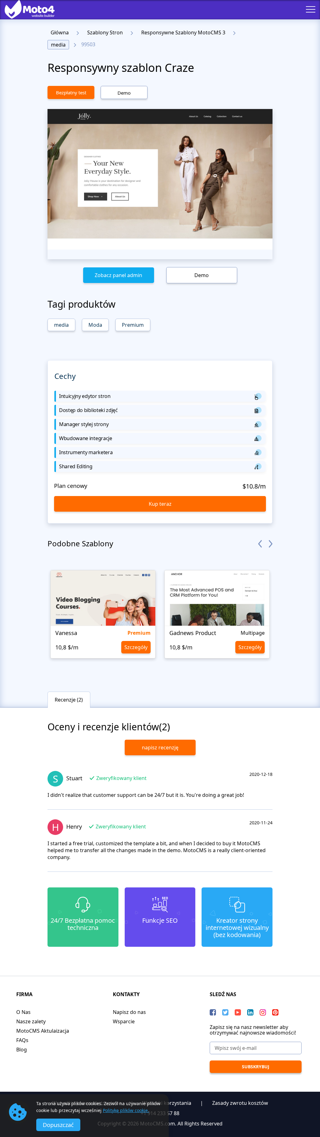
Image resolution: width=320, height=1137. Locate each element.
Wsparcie (124, 1021)
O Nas (23, 1012)
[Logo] (25, 9)
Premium (133, 324)
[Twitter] (225, 1012)
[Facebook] (213, 1012)
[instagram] (263, 1012)
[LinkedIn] (250, 1012)
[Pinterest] (275, 1012)
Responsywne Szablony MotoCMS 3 (183, 32)
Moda (95, 324)
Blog (21, 1049)
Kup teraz (160, 503)
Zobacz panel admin (118, 275)
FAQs (22, 1040)
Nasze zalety (31, 1021)
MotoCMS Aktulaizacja (42, 1030)
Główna (60, 32)
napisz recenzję (160, 747)
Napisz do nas (129, 1012)
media (58, 44)
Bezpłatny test (71, 92)
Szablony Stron (105, 32)
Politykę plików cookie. (126, 1110)
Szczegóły (136, 647)
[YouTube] (238, 1012)
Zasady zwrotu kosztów (240, 1103)
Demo (124, 93)
